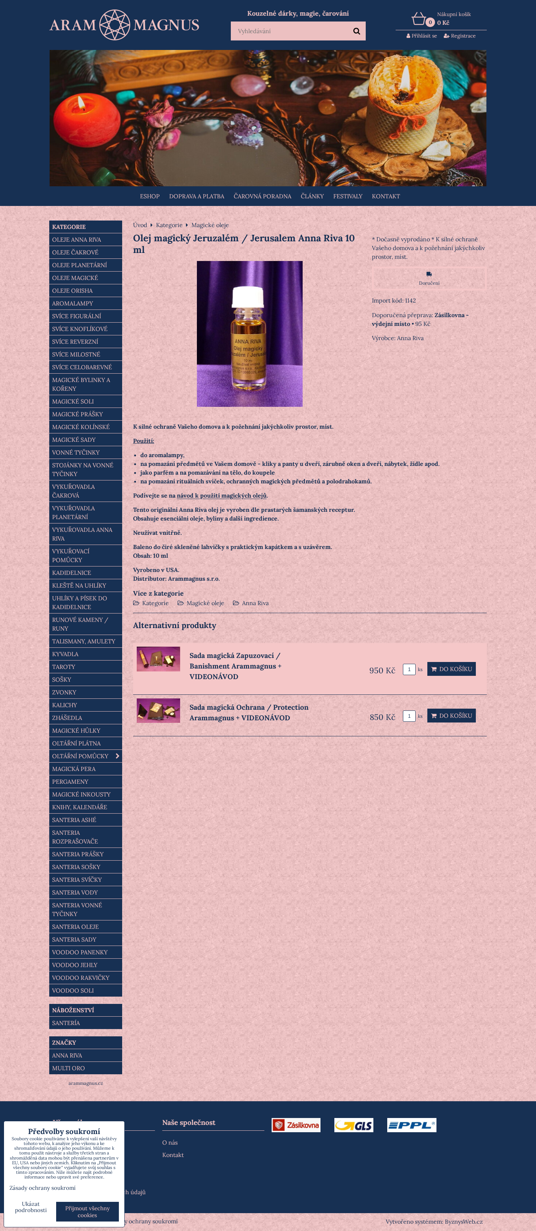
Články (312, 196)
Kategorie (155, 603)
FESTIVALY (347, 196)
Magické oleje (205, 603)
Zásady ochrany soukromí (143, 1221)
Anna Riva (255, 603)
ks (420, 669)
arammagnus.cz (86, 1083)
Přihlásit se (423, 35)
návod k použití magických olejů (222, 495)
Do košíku (454, 669)
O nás (170, 1142)
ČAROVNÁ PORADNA (262, 196)
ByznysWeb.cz (464, 1221)
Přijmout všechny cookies (87, 1212)
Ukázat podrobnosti (31, 1207)
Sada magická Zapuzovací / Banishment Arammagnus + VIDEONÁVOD (235, 666)
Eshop (150, 196)
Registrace (463, 35)
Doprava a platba (196, 196)
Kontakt (386, 196)
